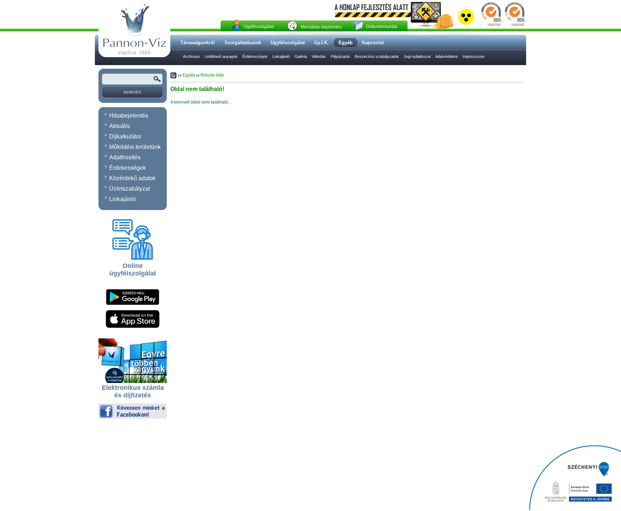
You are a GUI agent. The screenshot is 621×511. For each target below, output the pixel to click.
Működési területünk (135, 147)
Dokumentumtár (381, 26)
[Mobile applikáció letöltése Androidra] (132, 307)
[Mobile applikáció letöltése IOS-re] (133, 326)
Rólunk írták (212, 75)
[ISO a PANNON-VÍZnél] (502, 26)
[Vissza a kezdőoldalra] (134, 55)
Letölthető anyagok (221, 56)
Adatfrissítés (125, 157)
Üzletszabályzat (129, 189)
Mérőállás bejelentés (321, 26)
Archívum (191, 56)
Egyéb (189, 75)
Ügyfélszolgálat (259, 26)
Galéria (300, 56)
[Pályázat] (575, 478)
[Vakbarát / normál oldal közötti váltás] (466, 23)
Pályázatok (340, 56)
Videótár (319, 56)
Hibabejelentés (128, 116)
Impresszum (473, 56)
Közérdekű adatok (132, 178)
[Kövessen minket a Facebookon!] (132, 417)
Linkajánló (281, 56)
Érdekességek (255, 56)
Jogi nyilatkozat (417, 56)
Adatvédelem (446, 56)
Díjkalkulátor (125, 136)
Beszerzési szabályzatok (377, 56)
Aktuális (119, 126)
